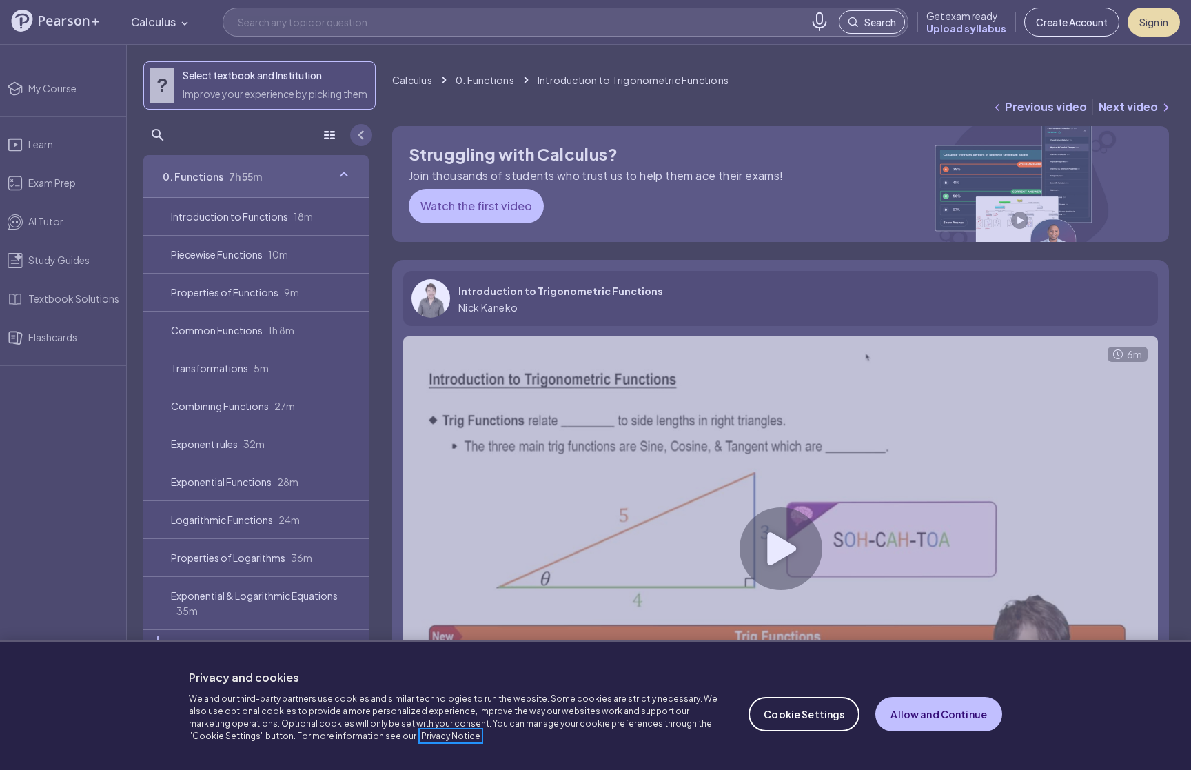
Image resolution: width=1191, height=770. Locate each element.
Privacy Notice (450, 736)
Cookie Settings (804, 714)
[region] (595, 705)
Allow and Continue (938, 714)
